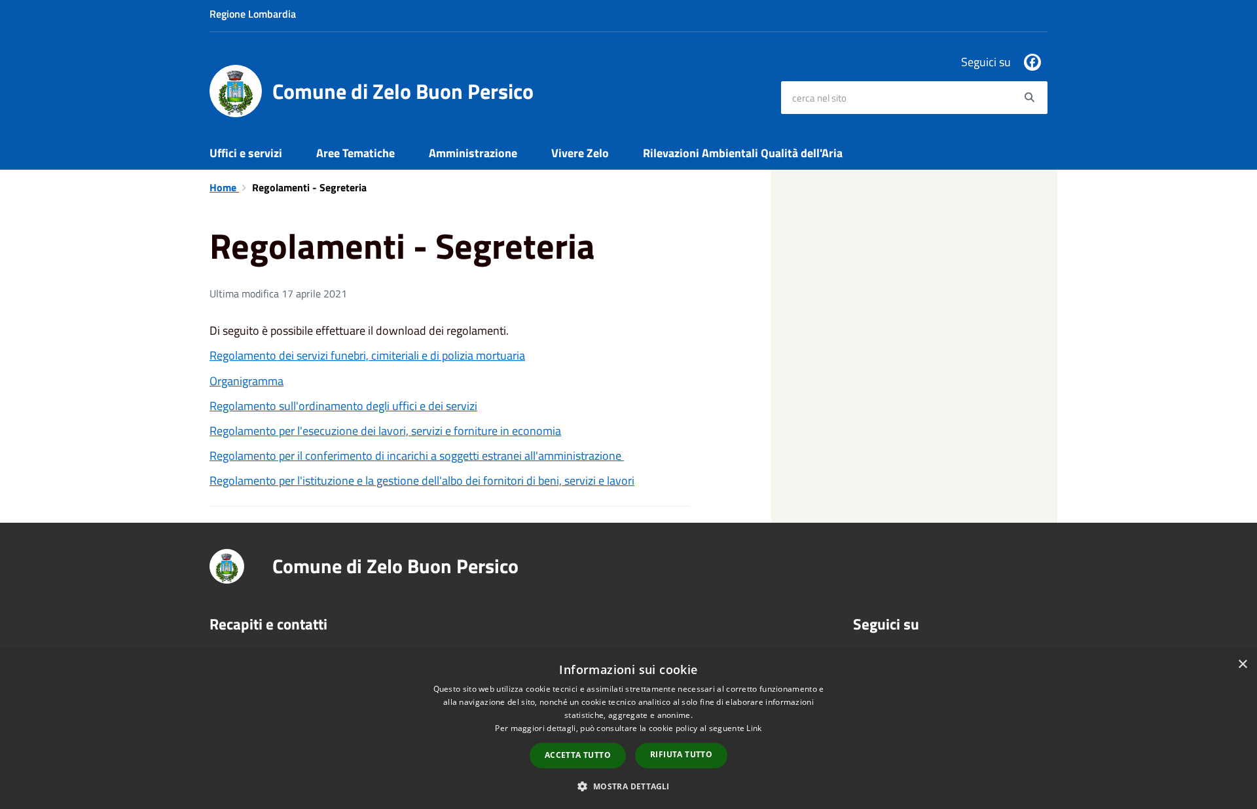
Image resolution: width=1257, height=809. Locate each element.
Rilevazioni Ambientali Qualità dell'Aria (743, 153)
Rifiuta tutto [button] (681, 754)
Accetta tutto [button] (578, 755)
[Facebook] (1032, 62)
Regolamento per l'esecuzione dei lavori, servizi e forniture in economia (385, 431)
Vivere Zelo (580, 153)
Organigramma (246, 381)
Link (753, 728)
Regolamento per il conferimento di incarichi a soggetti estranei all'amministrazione (417, 455)
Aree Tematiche (355, 153)
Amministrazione (473, 153)
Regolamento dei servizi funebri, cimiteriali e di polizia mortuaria (367, 355)
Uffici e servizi (246, 153)
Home (224, 187)
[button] (628, 785)
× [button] (1242, 664)
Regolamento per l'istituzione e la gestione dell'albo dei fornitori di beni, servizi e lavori (422, 480)
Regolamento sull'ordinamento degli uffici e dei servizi (343, 406)
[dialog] (628, 729)
